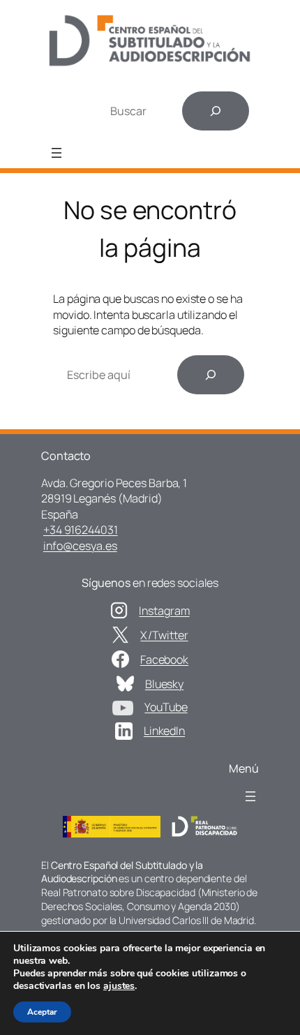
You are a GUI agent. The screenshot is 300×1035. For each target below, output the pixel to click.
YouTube (165, 707)
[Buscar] (215, 111)
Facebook (164, 659)
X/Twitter (164, 635)
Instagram (164, 610)
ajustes (119, 986)
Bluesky (164, 684)
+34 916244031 (80, 529)
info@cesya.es (80, 545)
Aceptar (42, 1012)
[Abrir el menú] (56, 152)
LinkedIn (164, 730)
